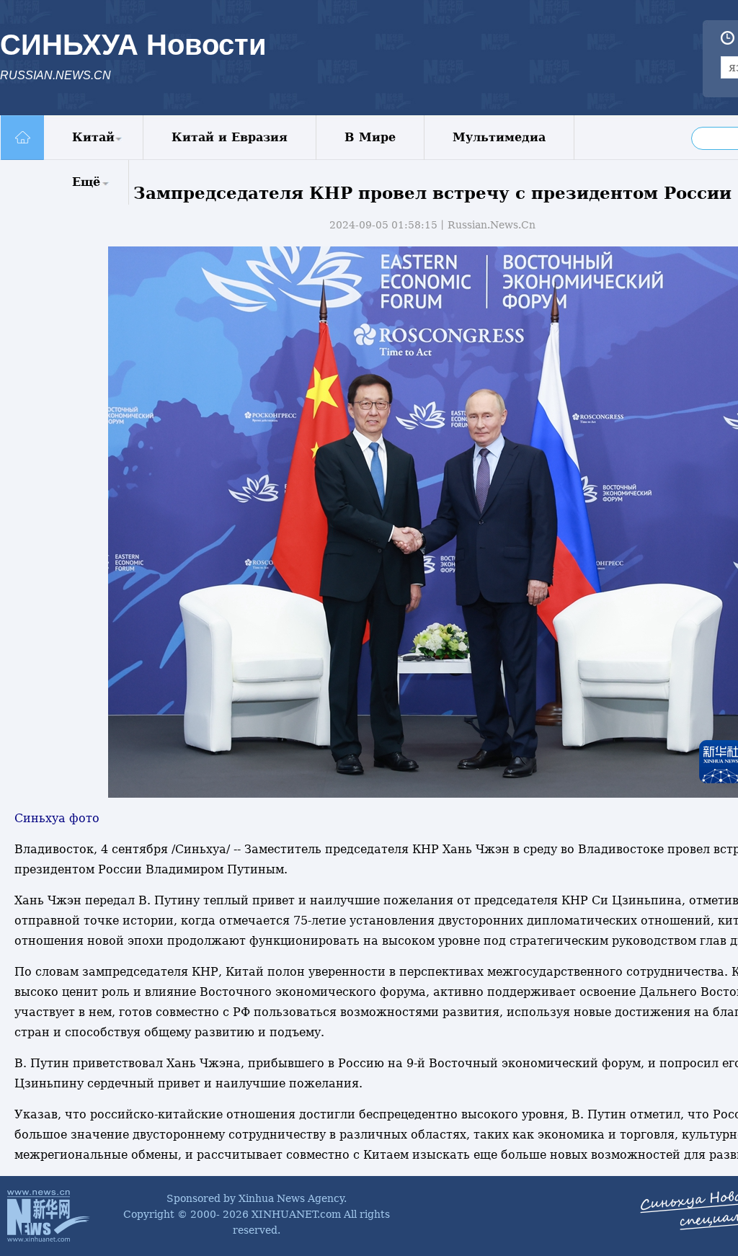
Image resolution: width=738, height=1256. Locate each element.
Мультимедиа (499, 137)
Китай (93, 137)
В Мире (370, 137)
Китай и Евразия (230, 137)
